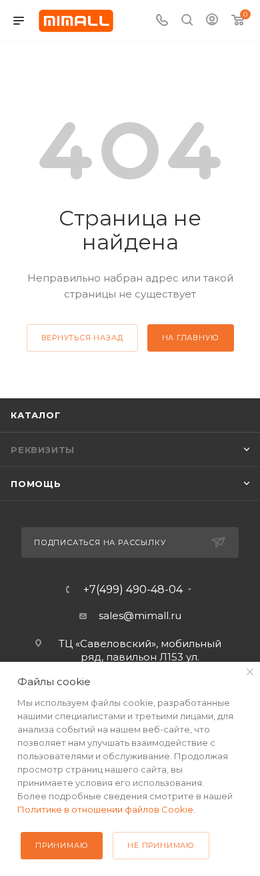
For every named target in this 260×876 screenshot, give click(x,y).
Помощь (36, 483)
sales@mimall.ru (140, 615)
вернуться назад (82, 337)
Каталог (36, 415)
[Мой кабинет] (212, 21)
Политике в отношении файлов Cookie (105, 809)
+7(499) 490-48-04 (133, 589)
